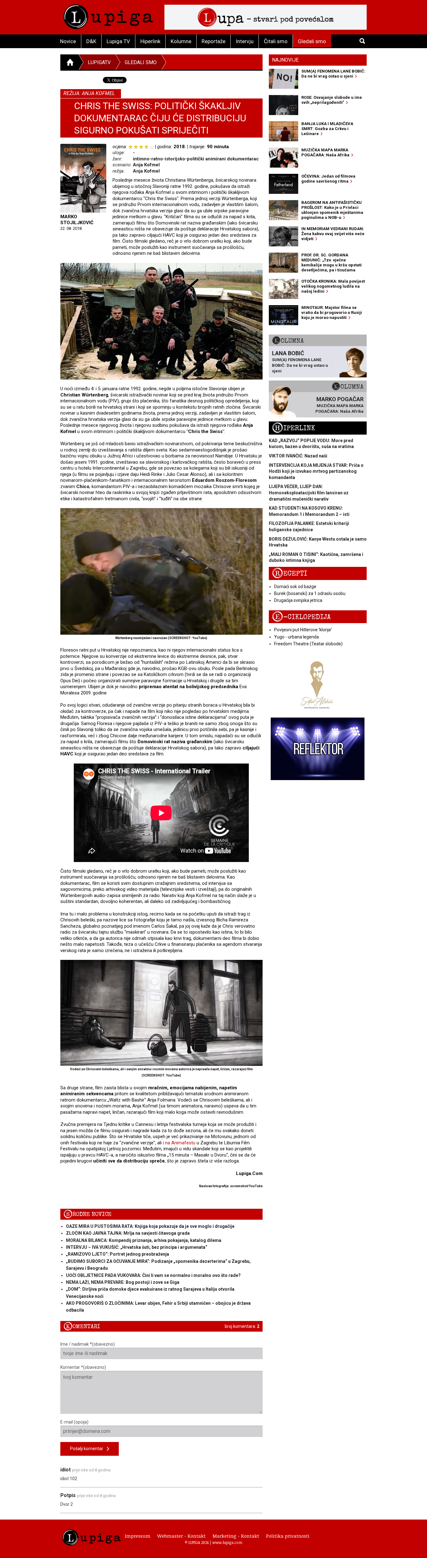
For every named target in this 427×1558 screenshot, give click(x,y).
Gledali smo (312, 41)
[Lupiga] (108, 15)
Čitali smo (276, 41)
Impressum (137, 1536)
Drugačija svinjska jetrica (298, 600)
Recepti (289, 573)
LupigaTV (99, 62)
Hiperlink (150, 41)
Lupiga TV (118, 41)
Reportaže (213, 41)
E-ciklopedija (301, 617)
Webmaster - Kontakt (181, 1536)
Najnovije (285, 60)
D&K (91, 41)
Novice (68, 41)
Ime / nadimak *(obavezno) (87, 1344)
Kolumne (181, 41)
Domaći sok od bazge (295, 586)
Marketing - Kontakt (236, 1536)
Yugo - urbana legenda (296, 636)
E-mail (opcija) (74, 1421)
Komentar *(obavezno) (83, 1367)
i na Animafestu (179, 1143)
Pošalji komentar (88, 1448)
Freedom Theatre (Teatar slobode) (308, 643)
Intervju (245, 41)
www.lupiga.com (227, 1542)
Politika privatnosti (287, 1536)
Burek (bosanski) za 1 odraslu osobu (309, 593)
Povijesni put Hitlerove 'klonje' (303, 629)
